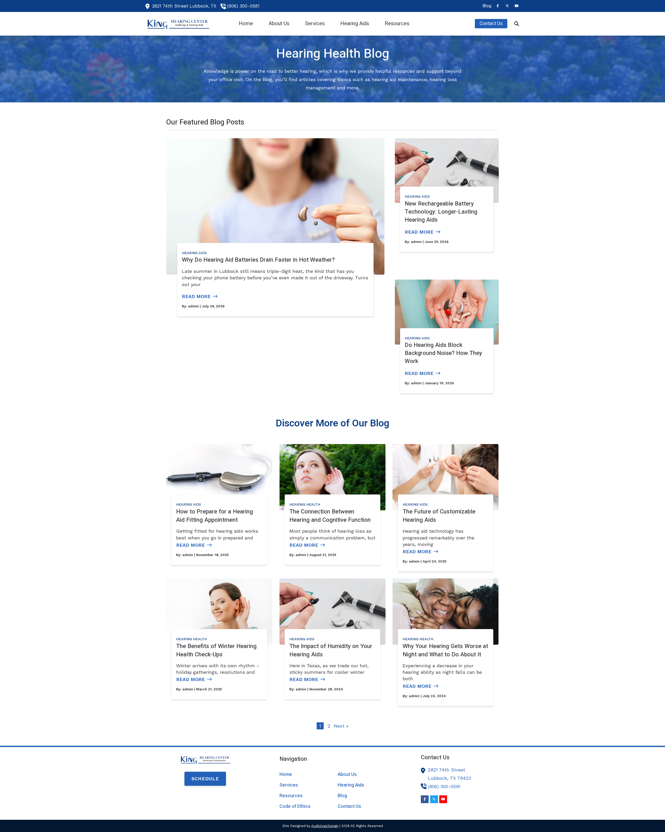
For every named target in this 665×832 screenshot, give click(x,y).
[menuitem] (485, 6)
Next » (341, 726)
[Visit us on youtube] (516, 6)
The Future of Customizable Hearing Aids (439, 515)
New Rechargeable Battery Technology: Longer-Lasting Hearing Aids (441, 212)
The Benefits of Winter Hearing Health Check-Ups (216, 650)
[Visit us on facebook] (498, 6)
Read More (196, 296)
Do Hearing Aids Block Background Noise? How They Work (443, 353)
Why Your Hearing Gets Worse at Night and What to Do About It (445, 650)
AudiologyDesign (324, 826)
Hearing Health (304, 504)
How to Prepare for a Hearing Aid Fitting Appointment (214, 515)
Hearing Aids (194, 253)
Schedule (205, 778)
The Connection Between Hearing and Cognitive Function (330, 515)
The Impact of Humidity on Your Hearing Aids (330, 650)
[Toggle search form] (516, 23)
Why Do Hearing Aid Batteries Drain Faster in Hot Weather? (258, 260)
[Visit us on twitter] (507, 6)
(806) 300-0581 (243, 6)
